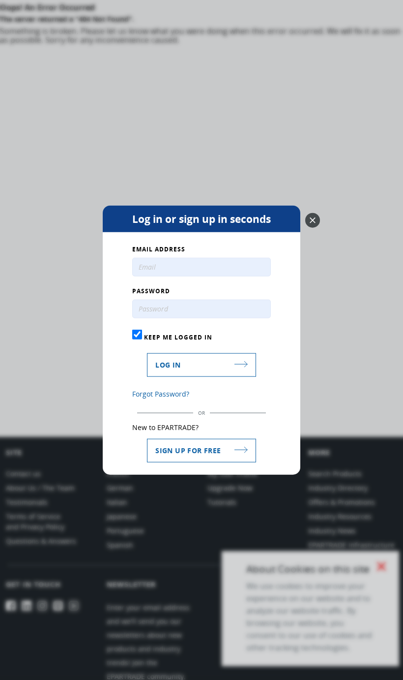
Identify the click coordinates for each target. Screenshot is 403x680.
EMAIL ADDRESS (158, 249)
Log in (167, 364)
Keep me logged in (177, 337)
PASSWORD (151, 291)
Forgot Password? (160, 393)
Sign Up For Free (188, 450)
